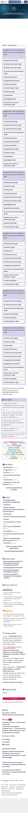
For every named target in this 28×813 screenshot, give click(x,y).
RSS (2, 785)
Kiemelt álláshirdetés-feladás (14, 551)
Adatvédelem (20, 787)
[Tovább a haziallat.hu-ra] (14, 611)
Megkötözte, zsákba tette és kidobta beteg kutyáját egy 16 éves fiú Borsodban (14, 620)
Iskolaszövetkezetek (10, 77)
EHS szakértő (10, 531)
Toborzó (8, 472)
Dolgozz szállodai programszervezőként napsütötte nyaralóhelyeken (14, 509)
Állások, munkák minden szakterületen (14, 547)
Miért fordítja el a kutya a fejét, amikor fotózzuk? (12, 625)
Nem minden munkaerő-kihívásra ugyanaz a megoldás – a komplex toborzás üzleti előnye (13, 415)
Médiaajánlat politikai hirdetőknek (11, 793)
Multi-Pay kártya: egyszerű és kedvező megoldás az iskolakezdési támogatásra (13, 423)
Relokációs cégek (9, 92)
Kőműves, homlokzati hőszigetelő (14, 516)
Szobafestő (7, 505)
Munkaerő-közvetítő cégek (12, 68)
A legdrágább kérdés (15, 636)
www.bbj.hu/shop (8, 392)
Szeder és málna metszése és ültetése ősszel (12, 593)
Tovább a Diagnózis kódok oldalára (13, 702)
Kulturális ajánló (10, 749)
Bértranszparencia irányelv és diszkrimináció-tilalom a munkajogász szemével (13, 563)
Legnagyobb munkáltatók (12, 265)
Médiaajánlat (20, 789)
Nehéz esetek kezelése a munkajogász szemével (11, 571)
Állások (7, 497)
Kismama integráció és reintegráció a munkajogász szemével (12, 576)
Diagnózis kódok (10, 689)
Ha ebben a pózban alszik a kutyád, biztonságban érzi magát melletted (13, 615)
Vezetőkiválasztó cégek (11, 88)
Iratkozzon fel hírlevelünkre (9, 795)
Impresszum (13, 785)
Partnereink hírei (11, 585)
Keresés (5, 693)
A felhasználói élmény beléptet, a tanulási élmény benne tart (14, 669)
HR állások (8, 464)
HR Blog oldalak (10, 633)
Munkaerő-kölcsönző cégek (13, 64)
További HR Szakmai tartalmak (13, 682)
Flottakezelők (8, 95)
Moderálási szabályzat (7, 789)
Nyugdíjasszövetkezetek (12, 81)
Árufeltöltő (9, 543)
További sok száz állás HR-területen (14, 489)
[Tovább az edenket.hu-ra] (14, 589)
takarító (6, 519)
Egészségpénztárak (10, 99)
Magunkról (4, 787)
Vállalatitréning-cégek (11, 60)
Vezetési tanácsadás (10, 84)
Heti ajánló (8, 400)
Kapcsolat (12, 787)
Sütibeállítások (5, 791)
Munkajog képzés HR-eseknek (13, 567)
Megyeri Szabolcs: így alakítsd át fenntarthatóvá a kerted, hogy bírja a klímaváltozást (13, 604)
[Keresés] (22, 2)
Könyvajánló (8, 720)
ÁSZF (6, 785)
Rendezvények (10, 559)
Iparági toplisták (12, 45)
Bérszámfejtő (10, 467)
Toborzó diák (10, 480)
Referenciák (21, 785)
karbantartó (7, 514)
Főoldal (4, 45)
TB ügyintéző (10, 470)
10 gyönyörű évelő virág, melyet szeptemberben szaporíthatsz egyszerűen (13, 598)
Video (6, 710)
